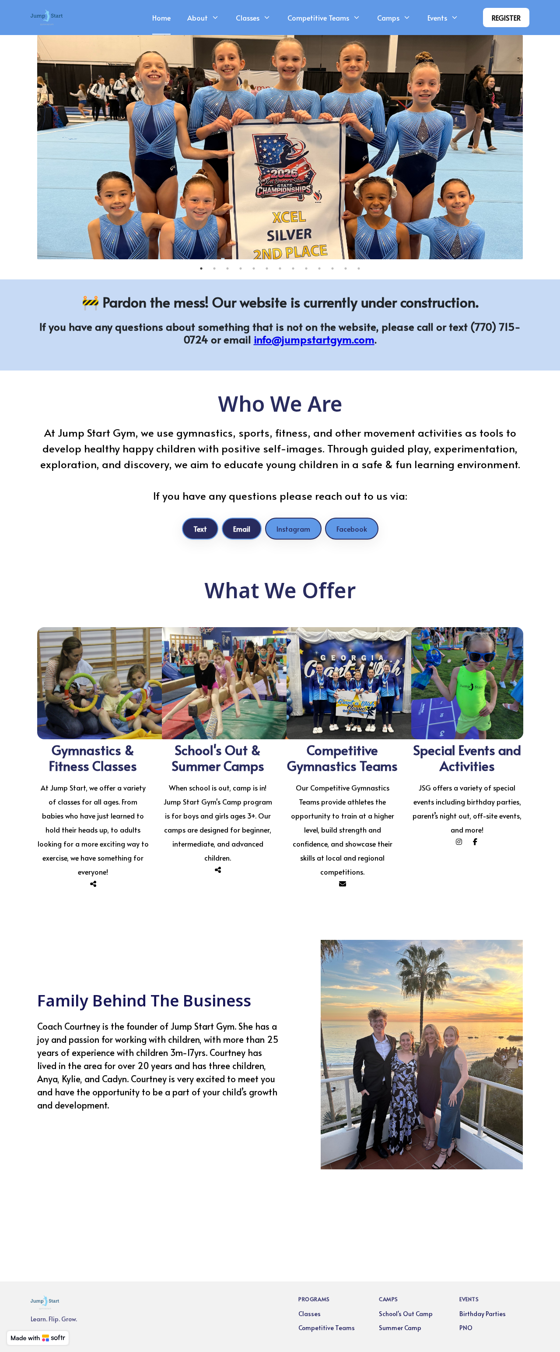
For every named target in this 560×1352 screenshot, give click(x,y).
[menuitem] (161, 17)
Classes (309, 1314)
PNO (465, 1328)
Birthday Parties (482, 1314)
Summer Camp (400, 1328)
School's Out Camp (406, 1314)
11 (332, 268)
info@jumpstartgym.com (314, 339)
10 (319, 268)
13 (358, 268)
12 (345, 268)
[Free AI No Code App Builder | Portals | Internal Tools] (38, 1338)
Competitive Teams (326, 1328)
